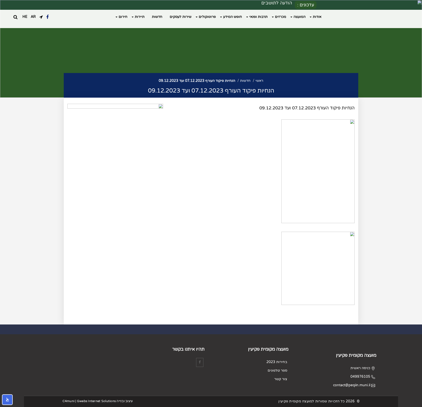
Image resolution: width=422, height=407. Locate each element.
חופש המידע (232, 17)
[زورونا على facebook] (47, 17)
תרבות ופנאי (258, 17)
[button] (7, 400)
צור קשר (280, 379)
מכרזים (280, 17)
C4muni (69, 401)
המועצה (300, 17)
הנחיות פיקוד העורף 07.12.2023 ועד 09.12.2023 (197, 81)
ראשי (259, 81)
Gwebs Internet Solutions (96, 401)
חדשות (157, 17)
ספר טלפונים (277, 370)
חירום (123, 17)
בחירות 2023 (276, 362)
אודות (317, 17)
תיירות (140, 17)
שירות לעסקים (180, 17)
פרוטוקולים (207, 17)
